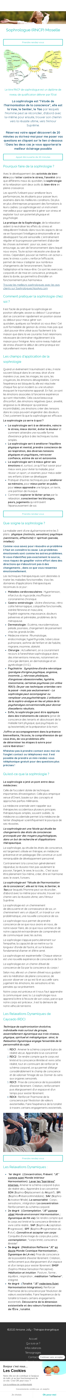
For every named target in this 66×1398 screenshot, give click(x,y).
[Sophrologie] (33, 67)
